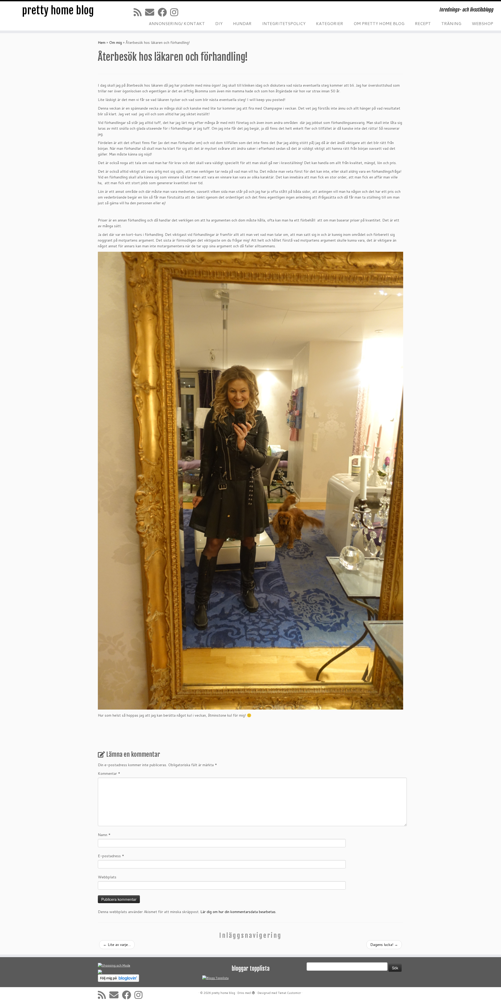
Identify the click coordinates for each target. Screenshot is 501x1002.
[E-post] (151, 12)
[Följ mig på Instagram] (176, 12)
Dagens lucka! (384, 944)
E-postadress (111, 856)
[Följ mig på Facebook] (164, 12)
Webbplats (107, 877)
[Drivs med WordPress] (253, 992)
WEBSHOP (482, 23)
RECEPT (423, 23)
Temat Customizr (289, 993)
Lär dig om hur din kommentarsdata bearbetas (238, 911)
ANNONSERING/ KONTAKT (177, 23)
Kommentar (109, 773)
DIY (219, 23)
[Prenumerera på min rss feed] (139, 12)
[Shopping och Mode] (114, 965)
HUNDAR (242, 23)
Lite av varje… (117, 944)
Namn (104, 834)
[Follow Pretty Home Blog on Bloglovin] (118, 978)
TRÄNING (451, 23)
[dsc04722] (250, 480)
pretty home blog (58, 10)
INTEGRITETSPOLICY (284, 23)
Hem (101, 42)
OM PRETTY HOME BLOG (379, 23)
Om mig (115, 42)
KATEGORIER (329, 23)
